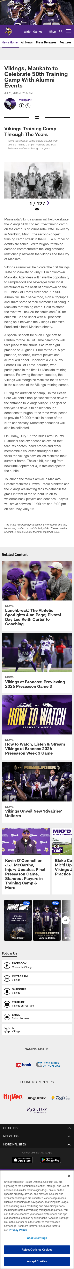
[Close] (69, 1175)
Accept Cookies (37, 1261)
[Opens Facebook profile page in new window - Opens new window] (21, 105)
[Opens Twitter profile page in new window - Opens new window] (27, 105)
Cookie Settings (37, 1237)
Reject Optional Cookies (37, 1249)
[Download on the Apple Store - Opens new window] (22, 1160)
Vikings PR (25, 99)
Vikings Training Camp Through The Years (30, 131)
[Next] (47, 202)
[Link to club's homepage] (8, 29)
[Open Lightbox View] (37, 187)
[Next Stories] (65, 920)
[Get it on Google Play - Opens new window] (50, 1162)
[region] (37, 1219)
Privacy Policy (18, 1230)
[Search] (60, 31)
